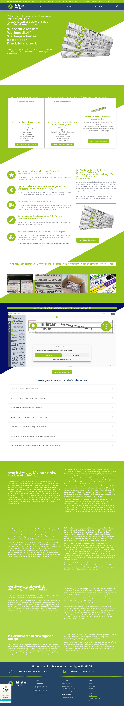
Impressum (68, 359)
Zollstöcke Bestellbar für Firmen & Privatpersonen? (27, 408)
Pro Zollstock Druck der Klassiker (26, 123)
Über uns (69, 6)
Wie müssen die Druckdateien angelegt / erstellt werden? (29, 427)
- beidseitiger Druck (98, 117)
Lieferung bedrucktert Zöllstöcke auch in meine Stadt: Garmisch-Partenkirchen (35, 446)
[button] (62, 388)
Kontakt (97, 6)
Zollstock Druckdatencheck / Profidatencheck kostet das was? (30, 398)
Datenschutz (56, 359)
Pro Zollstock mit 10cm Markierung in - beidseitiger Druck (62, 123)
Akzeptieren (48, 355)
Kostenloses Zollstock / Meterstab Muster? (24, 389)
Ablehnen (76, 355)
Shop (39, 6)
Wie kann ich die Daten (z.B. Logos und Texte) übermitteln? (29, 417)
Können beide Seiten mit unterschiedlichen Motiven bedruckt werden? (33, 436)
